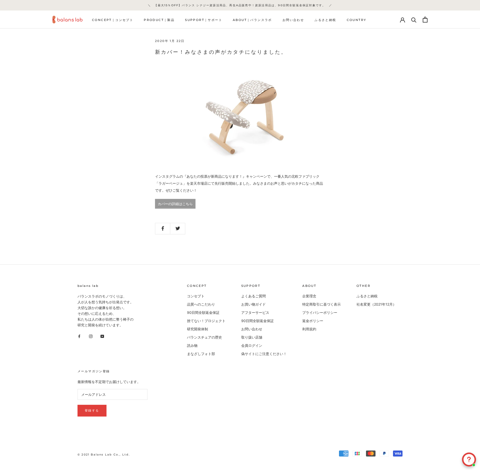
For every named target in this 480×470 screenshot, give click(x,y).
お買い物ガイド (253, 304)
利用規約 (309, 329)
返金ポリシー (312, 321)
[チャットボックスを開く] (469, 460)
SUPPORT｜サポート (203, 20)
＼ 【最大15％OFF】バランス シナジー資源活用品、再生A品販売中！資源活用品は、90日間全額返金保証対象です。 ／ (240, 5)
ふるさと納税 (325, 20)
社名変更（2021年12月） (376, 304)
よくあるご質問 (253, 296)
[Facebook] (79, 336)
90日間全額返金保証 (203, 312)
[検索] (413, 19)
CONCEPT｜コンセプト (112, 20)
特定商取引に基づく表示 (321, 304)
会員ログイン (251, 345)
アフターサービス (255, 312)
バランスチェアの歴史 (204, 337)
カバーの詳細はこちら (175, 204)
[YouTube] (102, 336)
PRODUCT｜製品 (159, 20)
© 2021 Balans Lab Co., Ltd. (104, 454)
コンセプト (195, 296)
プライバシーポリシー (319, 312)
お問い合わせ (293, 20)
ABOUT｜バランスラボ (252, 20)
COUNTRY (356, 20)
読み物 (192, 345)
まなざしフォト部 (201, 354)
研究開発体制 (197, 329)
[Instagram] (90, 336)
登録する (92, 410)
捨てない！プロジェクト (206, 321)
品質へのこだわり (201, 304)
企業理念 (309, 296)
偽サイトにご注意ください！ (264, 354)
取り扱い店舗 (251, 337)
